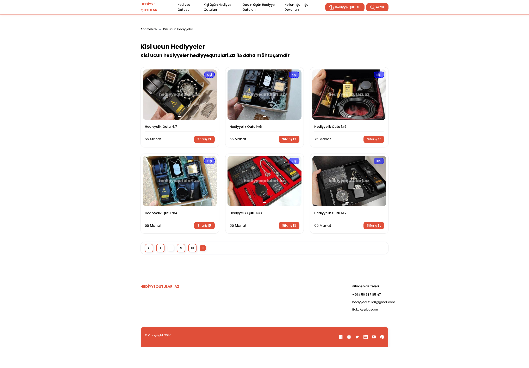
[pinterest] (382, 337)
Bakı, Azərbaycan (365, 309)
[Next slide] (211, 95)
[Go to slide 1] (179, 116)
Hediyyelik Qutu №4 (161, 213)
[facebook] (341, 337)
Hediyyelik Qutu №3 (246, 213)
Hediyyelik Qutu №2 (330, 213)
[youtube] (374, 337)
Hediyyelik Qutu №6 (246, 126)
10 (192, 248)
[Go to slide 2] (352, 202)
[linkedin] (365, 337)
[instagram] (349, 337)
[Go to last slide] (148, 95)
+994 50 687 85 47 (366, 294)
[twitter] (357, 337)
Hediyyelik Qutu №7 (161, 126)
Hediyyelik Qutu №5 (330, 126)
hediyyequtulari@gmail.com (373, 302)
